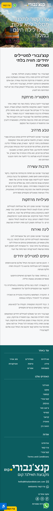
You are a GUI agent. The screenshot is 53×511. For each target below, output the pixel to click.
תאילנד (45, 385)
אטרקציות (13, 363)
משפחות (45, 368)
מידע (46, 363)
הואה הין (45, 426)
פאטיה (46, 421)
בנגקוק (46, 403)
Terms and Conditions (38, 456)
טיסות (30, 363)
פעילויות (45, 359)
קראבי (46, 417)
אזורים (30, 368)
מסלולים (29, 359)
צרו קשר (6, 5)
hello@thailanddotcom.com (31, 481)
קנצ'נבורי (45, 398)
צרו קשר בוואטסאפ (36, 486)
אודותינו (45, 443)
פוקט (46, 389)
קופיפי (46, 412)
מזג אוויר (14, 359)
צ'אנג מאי (44, 408)
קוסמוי (46, 394)
